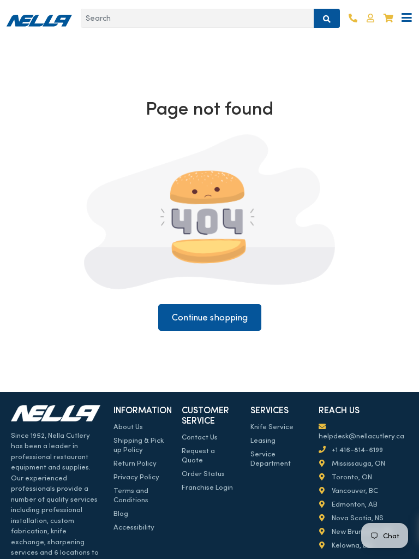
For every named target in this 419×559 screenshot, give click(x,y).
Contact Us (200, 437)
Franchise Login (207, 487)
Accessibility (133, 527)
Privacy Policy (136, 477)
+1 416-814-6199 (356, 449)
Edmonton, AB (354, 504)
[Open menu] (406, 18)
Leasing (263, 440)
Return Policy (135, 463)
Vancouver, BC (354, 490)
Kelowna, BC (351, 545)
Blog (120, 513)
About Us (128, 427)
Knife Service (272, 427)
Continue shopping (210, 317)
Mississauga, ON (357, 463)
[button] (370, 18)
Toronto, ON (351, 477)
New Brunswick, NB (361, 531)
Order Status (203, 473)
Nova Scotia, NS (357, 518)
